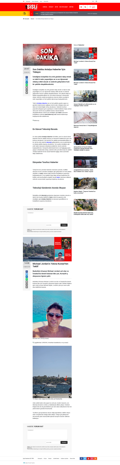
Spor (56, 7)
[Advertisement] (60, 30)
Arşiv (41, 1)
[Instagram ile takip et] (92, 458)
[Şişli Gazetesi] (31, 7)
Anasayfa (40, 458)
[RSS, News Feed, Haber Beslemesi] (95, 458)
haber (58, 177)
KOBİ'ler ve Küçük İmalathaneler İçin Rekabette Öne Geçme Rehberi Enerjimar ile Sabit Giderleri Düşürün (59, 13)
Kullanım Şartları (64, 458)
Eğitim (71, 7)
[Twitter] (27, 80)
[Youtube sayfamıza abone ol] (88, 458)
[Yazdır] (27, 90)
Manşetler (28, 1)
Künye (45, 458)
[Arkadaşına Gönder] (27, 87)
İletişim (50, 458)
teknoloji (49, 142)
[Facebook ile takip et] (81, 458)
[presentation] (28, 13)
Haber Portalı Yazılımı (30, 462)
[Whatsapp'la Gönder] (27, 85)
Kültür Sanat (63, 7)
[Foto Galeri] (96, 1)
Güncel (45, 7)
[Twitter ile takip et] (85, 458)
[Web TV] (93, 1)
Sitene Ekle (46, 1)
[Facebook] (27, 77)
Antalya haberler (42, 103)
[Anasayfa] (23, 1)
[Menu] (81, 7)
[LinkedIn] (27, 82)
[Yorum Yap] (27, 93)
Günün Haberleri (35, 1)
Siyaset (51, 7)
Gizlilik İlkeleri (56, 458)
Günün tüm (92, 13)
